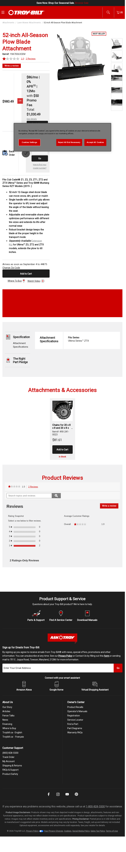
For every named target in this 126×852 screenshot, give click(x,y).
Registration (73, 715)
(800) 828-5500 (10, 753)
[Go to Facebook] (49, 796)
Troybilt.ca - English (12, 732)
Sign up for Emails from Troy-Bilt (20, 647)
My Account (8, 761)
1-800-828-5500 (95, 806)
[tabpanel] (80, 58)
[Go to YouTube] (67, 796)
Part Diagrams (74, 728)
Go (39, 158)
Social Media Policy (81, 831)
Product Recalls (75, 707)
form (106, 656)
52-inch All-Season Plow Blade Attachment (63, 22)
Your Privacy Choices (53, 831)
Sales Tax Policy (98, 831)
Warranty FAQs (75, 732)
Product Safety (10, 774)
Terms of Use (112, 831)
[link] (14, 486)
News (5, 719)
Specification (21, 337)
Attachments (8, 22)
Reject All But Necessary (69, 142)
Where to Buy (9, 728)
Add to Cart (26, 273)
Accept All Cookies (95, 142)
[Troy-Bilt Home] (26, 12)
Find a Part (72, 724)
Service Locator (75, 719)
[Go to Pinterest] (76, 796)
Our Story (7, 707)
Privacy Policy (65, 656)
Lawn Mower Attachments (29, 22)
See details (32, 119)
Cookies (67, 831)
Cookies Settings (29, 142)
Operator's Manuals (77, 711)
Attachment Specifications (49, 339)
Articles (6, 711)
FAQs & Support (10, 769)
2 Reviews (34, 487)
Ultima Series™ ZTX (78, 339)
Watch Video (33, 281)
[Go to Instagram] (58, 796)
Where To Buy (15, 281)
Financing (7, 724)
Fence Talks (8, 715)
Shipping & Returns (12, 765)
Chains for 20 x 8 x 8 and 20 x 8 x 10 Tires (61, 426)
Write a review (12, 65)
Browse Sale (81, 2)
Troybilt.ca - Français (13, 736)
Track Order (8, 757)
